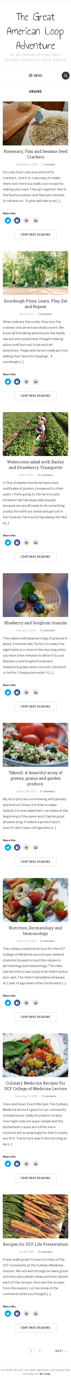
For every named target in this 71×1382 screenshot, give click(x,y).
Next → (61, 1351)
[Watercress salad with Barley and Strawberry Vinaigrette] (35, 434)
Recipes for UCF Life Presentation (35, 1244)
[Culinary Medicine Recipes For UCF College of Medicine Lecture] (35, 1055)
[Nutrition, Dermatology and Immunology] (35, 900)
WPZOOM (44, 1374)
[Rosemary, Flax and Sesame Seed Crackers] (35, 123)
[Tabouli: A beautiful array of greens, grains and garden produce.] (35, 745)
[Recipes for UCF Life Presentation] (35, 1216)
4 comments (45, 1251)
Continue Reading (35, 234)
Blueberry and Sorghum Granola (35, 622)
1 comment (48, 164)
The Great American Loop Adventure (35, 31)
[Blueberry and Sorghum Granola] (35, 595)
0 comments (45, 475)
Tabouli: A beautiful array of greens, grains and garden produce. (36, 778)
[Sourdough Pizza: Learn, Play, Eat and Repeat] (35, 273)
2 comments (45, 314)
